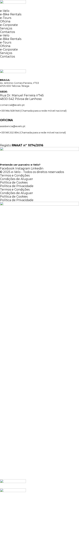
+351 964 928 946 (10, 110)
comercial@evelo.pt (12, 104)
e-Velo (4, 11)
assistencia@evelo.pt (12, 126)
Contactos (7, 32)
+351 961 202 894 (9, 132)
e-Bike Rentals (10, 14)
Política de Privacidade (16, 186)
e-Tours (5, 18)
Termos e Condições (15, 175)
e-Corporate (9, 25)
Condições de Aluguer (16, 179)
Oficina (5, 21)
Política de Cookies (14, 182)
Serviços (6, 28)
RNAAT (17, 145)
